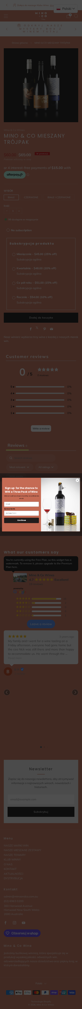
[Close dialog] (77, 480)
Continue (21, 520)
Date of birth (9, 509)
